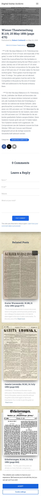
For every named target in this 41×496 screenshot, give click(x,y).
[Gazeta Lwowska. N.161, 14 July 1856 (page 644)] (20, 353)
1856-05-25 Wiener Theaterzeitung (16, 45)
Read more (21, 319)
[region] (20, 483)
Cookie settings (20, 492)
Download (31, 45)
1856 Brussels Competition (19, 139)
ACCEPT (20, 486)
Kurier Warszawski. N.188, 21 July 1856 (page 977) (19, 304)
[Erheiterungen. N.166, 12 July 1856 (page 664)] (20, 432)
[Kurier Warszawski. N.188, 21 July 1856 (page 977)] (20, 275)
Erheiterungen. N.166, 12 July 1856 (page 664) (19, 460)
